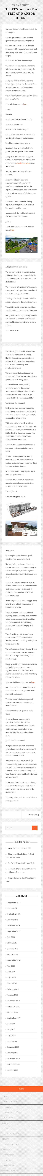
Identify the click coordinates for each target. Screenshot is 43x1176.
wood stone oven (23, 163)
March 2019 (12, 943)
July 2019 (11, 937)
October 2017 (12, 1012)
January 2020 (12, 920)
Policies (7, 1107)
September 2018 (13, 960)
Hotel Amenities (11, 1102)
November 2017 (13, 1006)
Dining (5, 1123)
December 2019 (13, 925)
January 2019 (12, 948)
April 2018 (11, 977)
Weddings (6, 1160)
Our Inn (5, 1096)
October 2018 (12, 954)
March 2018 (12, 983)
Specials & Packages (10, 1171)
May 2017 (11, 1029)
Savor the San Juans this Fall (19, 848)
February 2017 (13, 1047)
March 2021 (12, 908)
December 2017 (13, 1001)
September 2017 (13, 1018)
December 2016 (13, 1058)
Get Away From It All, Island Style (21, 863)
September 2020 (13, 914)
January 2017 (12, 1053)
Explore (5, 1139)
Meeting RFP (9, 1155)
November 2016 (13, 1064)
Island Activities (11, 1144)
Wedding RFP (9, 1166)
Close (21, 1089)
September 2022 (13, 902)
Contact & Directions (13, 1112)
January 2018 (12, 995)
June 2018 (11, 972)
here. (12, 230)
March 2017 (12, 1041)
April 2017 (11, 1035)
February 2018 (13, 989)
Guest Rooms (7, 1118)
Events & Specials (11, 1134)
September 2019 (13, 931)
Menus (6, 1128)
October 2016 (12, 1070)
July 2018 (11, 966)
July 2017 (11, 1024)
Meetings (6, 1150)
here (25, 104)
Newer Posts (33, 815)
